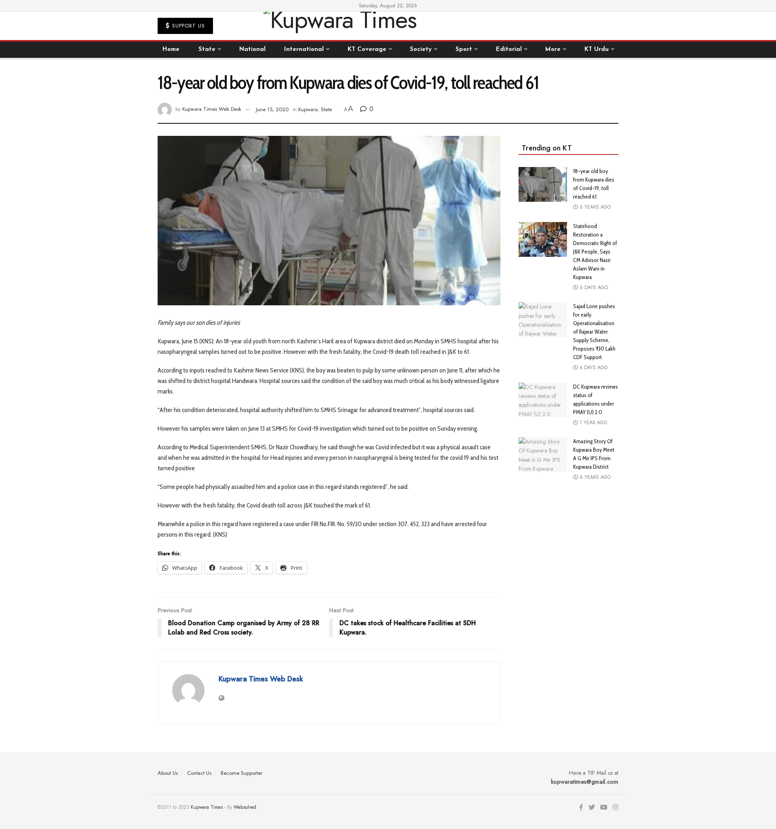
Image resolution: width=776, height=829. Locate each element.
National (252, 50)
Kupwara (308, 109)
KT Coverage (367, 50)
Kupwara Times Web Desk (211, 109)
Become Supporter (241, 773)
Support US (187, 26)
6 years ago (594, 207)
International (304, 50)
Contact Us (199, 773)
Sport (463, 50)
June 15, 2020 (272, 109)
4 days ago (592, 367)
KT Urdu (596, 50)
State (206, 50)
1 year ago (592, 422)
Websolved (245, 807)
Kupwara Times (207, 807)
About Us (168, 773)
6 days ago (593, 287)
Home (170, 50)
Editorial (509, 50)
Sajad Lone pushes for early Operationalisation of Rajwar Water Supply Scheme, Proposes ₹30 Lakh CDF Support (594, 331)
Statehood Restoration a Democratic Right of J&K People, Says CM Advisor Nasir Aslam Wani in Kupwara (595, 251)
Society (421, 50)
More (553, 50)
